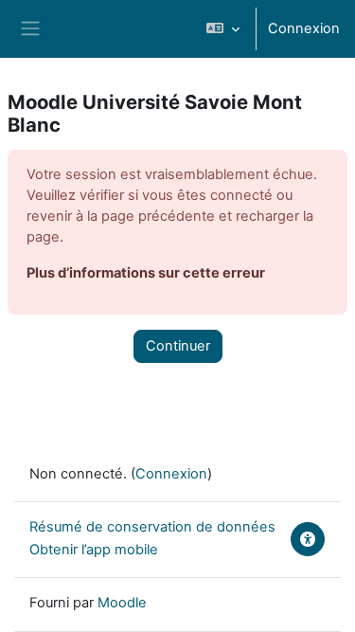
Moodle (122, 602)
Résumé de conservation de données (152, 526)
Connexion (304, 28)
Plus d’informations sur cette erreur (146, 272)
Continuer (178, 345)
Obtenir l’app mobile (93, 549)
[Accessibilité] (308, 539)
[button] (223, 29)
